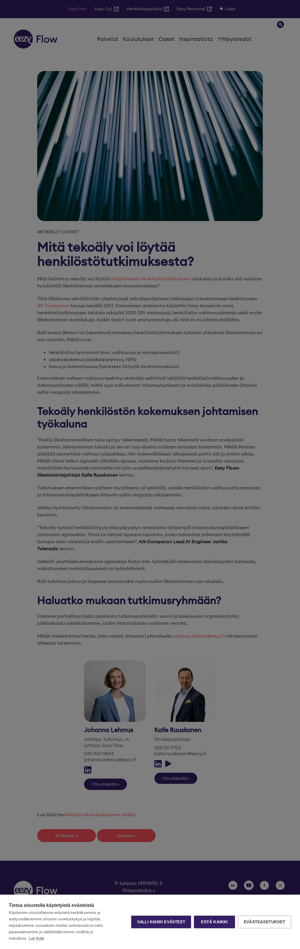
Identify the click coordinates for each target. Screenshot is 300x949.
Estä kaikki (214, 922)
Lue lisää (36, 938)
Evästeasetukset (264, 922)
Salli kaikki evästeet (161, 922)
